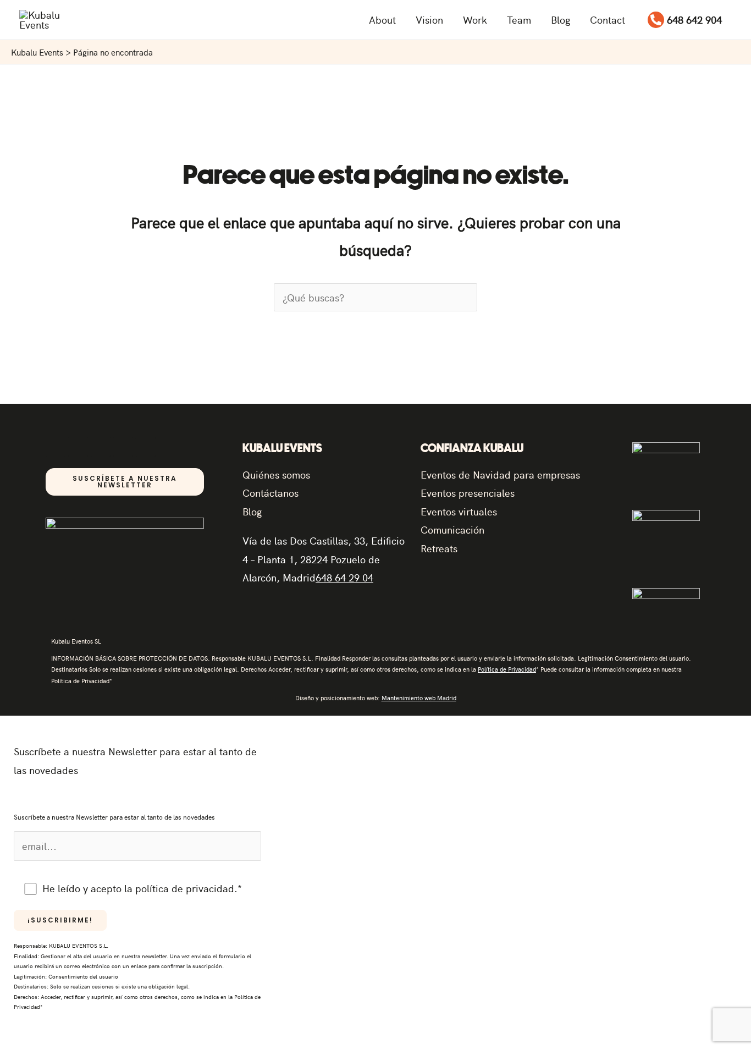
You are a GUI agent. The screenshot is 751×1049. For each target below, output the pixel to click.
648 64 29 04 (344, 577)
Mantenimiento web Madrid (419, 698)
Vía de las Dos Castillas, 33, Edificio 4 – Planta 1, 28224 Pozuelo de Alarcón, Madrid (323, 559)
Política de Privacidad (507, 669)
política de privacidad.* (188, 888)
